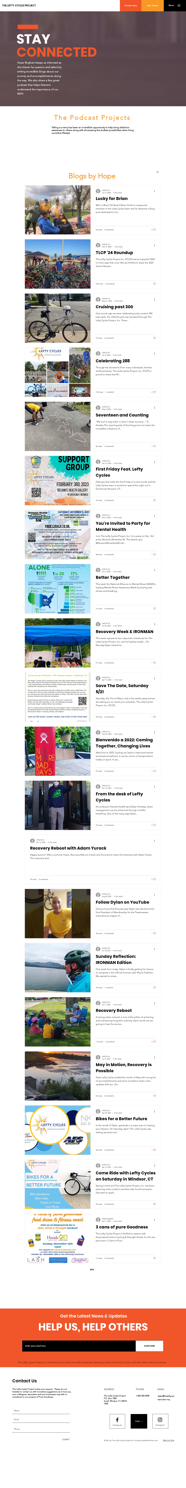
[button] (171, 5)
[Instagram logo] (160, 1467)
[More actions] (155, 191)
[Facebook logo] (117, 1467)
